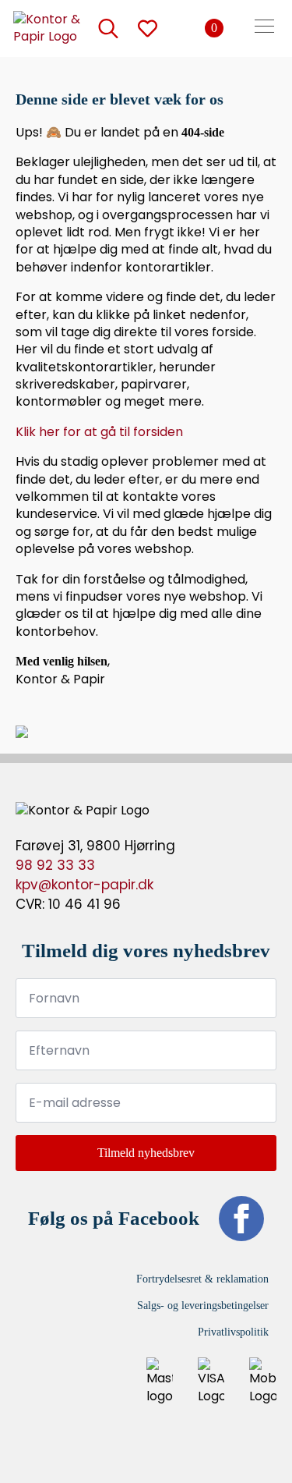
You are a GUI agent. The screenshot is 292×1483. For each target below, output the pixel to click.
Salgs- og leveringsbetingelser (203, 1305)
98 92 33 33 (55, 865)
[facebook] (241, 1218)
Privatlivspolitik (233, 1332)
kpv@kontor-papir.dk (84, 884)
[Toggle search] (108, 28)
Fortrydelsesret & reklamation (202, 1279)
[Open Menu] (264, 28)
